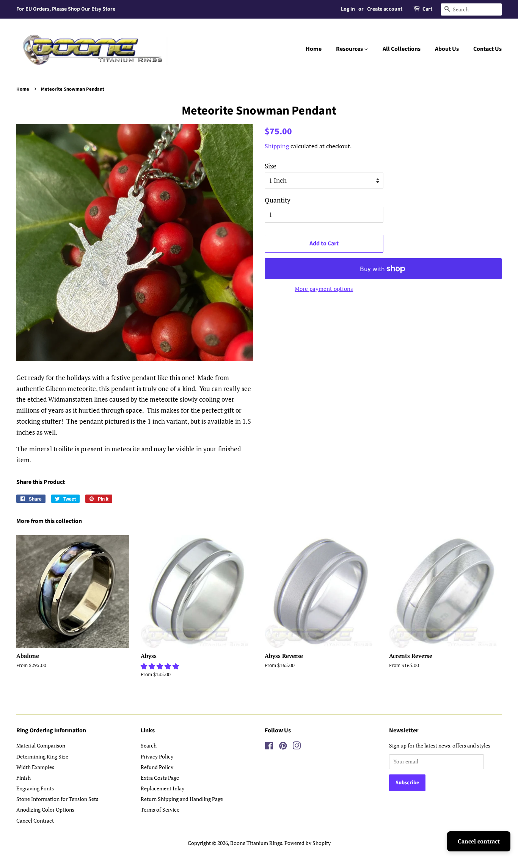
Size (270, 166)
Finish (23, 777)
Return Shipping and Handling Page (182, 798)
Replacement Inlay (162, 788)
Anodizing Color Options (45, 809)
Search (149, 745)
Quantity (277, 200)
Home (314, 49)
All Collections (402, 49)
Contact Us (487, 49)
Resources (350, 49)
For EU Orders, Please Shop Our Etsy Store (65, 9)
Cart (427, 9)
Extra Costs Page (160, 777)
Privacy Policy (157, 756)
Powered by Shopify (307, 842)
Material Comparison (40, 745)
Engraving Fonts (35, 788)
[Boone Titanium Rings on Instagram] (296, 747)
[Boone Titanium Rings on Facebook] (269, 747)
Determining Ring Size (42, 756)
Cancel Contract (35, 820)
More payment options (324, 288)
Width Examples (35, 767)
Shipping (277, 146)
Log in (348, 9)
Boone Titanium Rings (256, 842)
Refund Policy (157, 767)
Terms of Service (160, 809)
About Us (447, 49)
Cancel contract (479, 841)
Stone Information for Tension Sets (57, 798)
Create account (384, 9)
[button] (161, 666)
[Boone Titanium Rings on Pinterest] (283, 747)
